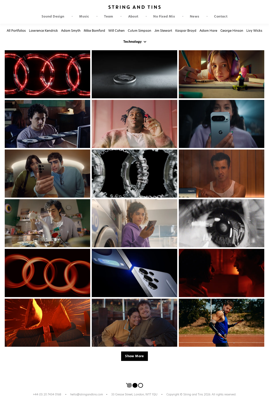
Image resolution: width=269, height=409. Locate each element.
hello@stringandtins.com (86, 394)
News (194, 16)
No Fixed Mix (164, 16)
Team (108, 16)
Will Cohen (116, 30)
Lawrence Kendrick (43, 30)
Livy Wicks (254, 30)
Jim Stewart (163, 30)
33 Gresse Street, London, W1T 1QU (134, 394)
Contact (220, 16)
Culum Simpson (139, 30)
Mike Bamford (94, 30)
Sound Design (53, 16)
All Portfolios (16, 30)
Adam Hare (208, 30)
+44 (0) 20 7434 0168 (47, 394)
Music (84, 16)
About (133, 16)
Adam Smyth (71, 30)
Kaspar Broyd (185, 30)
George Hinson (231, 30)
